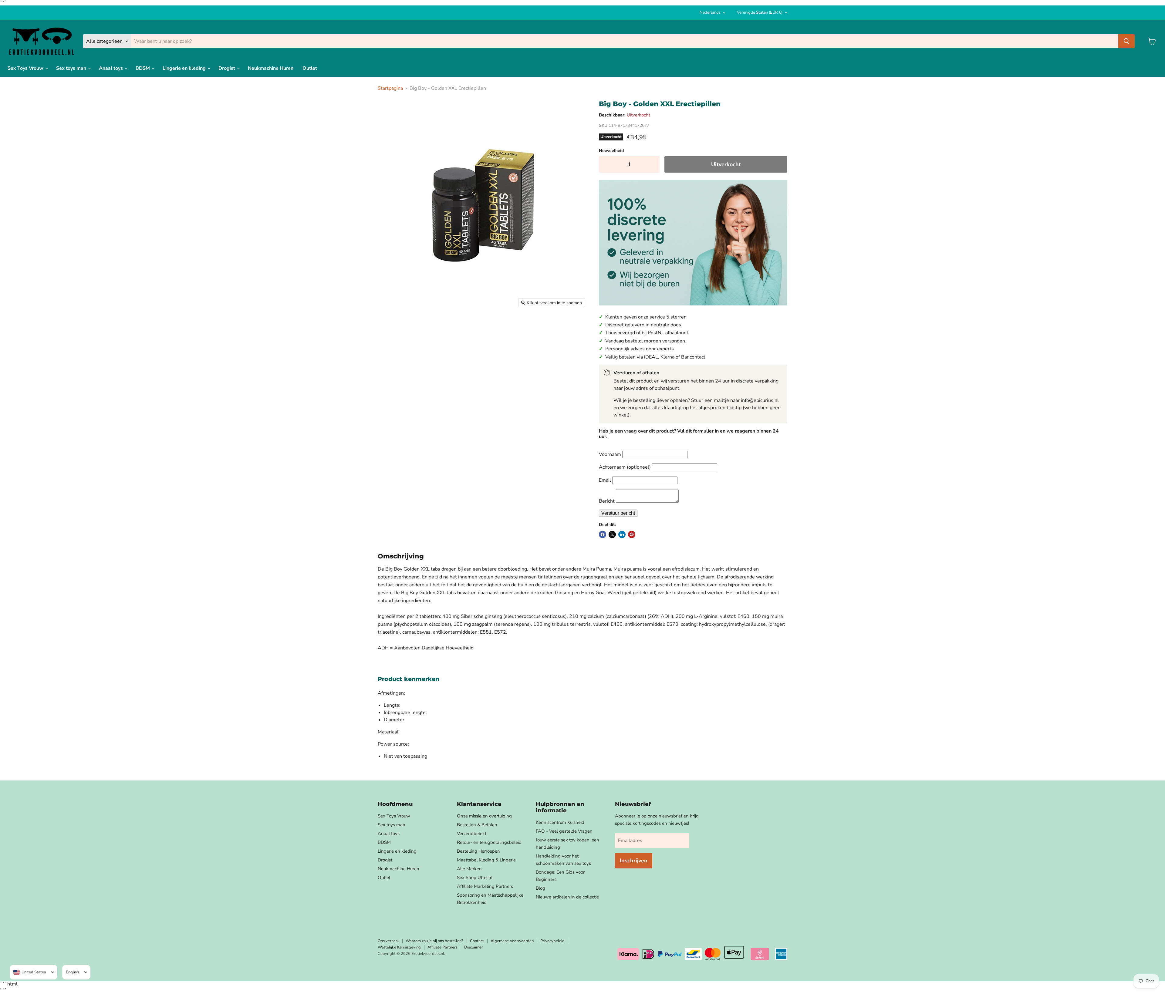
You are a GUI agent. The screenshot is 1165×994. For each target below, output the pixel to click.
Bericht (607, 501)
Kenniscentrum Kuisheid (560, 822)
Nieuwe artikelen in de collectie (567, 897)
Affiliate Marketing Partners (485, 886)
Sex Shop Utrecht (475, 877)
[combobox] (29, 972)
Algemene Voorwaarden (512, 941)
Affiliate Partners (442, 947)
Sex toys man (71, 68)
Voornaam (610, 454)
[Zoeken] (1126, 41)
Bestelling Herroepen (478, 851)
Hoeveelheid (611, 150)
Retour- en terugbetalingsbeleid (489, 842)
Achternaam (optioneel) (625, 467)
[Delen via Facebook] (602, 534)
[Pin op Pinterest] (631, 534)
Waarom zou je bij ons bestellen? (434, 941)
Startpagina (390, 88)
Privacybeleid (552, 941)
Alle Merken (469, 869)
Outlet (309, 68)
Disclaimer (473, 947)
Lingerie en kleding (185, 68)
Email (605, 480)
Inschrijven (633, 860)
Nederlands (710, 12)
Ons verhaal (388, 941)
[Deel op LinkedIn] (622, 534)
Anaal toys (111, 68)
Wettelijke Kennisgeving (399, 947)
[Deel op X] (612, 534)
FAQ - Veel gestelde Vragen (564, 831)
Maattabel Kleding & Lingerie (486, 860)
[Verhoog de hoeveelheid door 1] (653, 164)
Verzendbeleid (471, 834)
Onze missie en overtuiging (484, 816)
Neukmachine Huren (270, 68)
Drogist (227, 68)
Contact (477, 941)
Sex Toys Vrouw (26, 68)
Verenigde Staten (759, 12)
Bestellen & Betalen (477, 825)
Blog (540, 888)
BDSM (143, 68)
